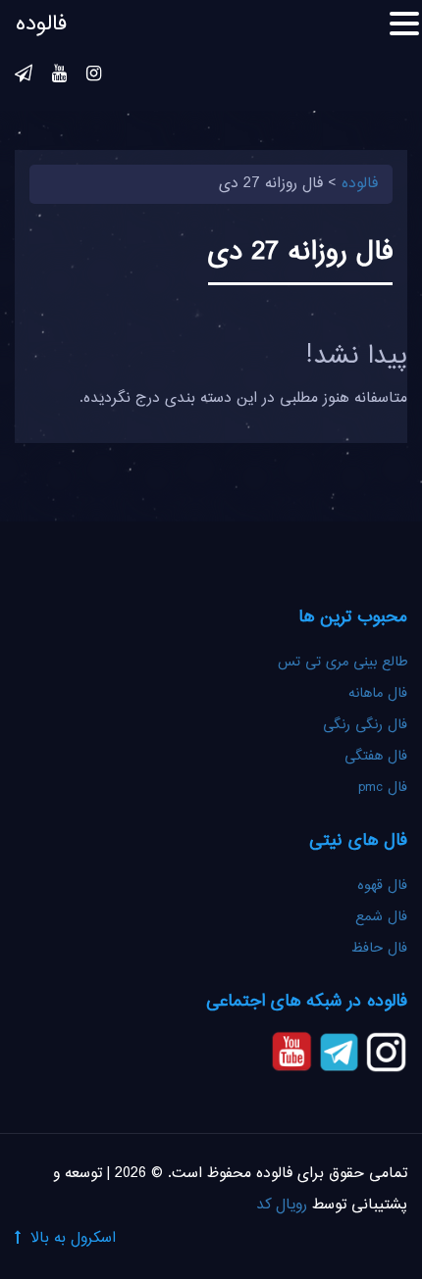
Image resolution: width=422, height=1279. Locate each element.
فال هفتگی (375, 756)
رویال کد (281, 1205)
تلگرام (23, 76)
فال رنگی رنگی (365, 725)
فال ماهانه (377, 694)
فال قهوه (382, 886)
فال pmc (382, 788)
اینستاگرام (93, 76)
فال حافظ (376, 948)
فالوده (41, 25)
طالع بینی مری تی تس (342, 662)
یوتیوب (59, 76)
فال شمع (381, 917)
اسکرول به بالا (73, 1238)
